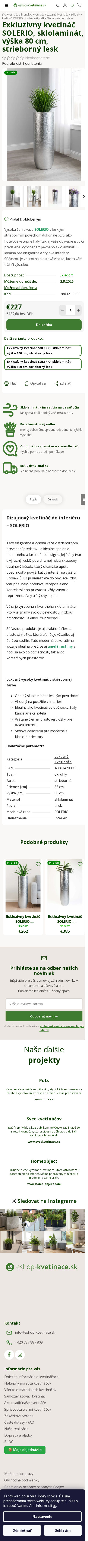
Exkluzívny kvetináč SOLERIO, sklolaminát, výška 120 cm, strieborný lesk (39, 364)
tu (54, 1505)
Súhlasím (63, 1530)
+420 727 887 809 (29, 1342)
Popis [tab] (33, 499)
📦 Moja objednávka (25, 1449)
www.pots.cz (44, 1099)
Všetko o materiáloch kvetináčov (30, 1389)
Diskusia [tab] (53, 499)
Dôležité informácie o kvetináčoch (31, 1376)
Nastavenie (42, 1516)
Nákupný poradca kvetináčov (27, 1383)
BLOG (8, 1441)
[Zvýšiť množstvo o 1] (78, 310)
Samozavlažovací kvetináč (24, 1396)
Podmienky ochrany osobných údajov (34, 1486)
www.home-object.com (44, 1184)
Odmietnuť (21, 1530)
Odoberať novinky (44, 1016)
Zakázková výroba (19, 1415)
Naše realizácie (16, 1428)
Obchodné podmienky (21, 1480)
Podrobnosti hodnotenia (22, 63)
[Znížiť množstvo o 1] (62, 310)
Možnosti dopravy (18, 1473)
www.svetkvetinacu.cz (44, 1142)
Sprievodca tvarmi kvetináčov (27, 1409)
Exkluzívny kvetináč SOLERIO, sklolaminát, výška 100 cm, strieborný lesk (39, 350)
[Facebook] (9, 1355)
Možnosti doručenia (20, 287)
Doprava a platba (18, 1435)
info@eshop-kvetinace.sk (35, 1332)
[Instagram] (20, 1355)
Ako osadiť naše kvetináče (25, 1402)
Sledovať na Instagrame (47, 1200)
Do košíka (44, 324)
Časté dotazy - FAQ (19, 1422)
